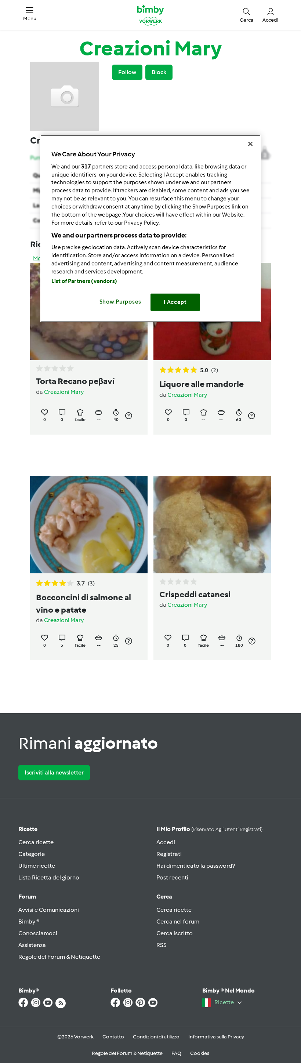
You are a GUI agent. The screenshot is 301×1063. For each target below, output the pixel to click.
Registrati (169, 853)
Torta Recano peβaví (75, 381)
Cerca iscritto (174, 933)
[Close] (250, 144)
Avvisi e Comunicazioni (48, 909)
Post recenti (172, 877)
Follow (127, 72)
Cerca (164, 896)
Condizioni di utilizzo (156, 1037)
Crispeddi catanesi (195, 594)
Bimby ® (29, 921)
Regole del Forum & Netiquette (59, 956)
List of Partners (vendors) (84, 281)
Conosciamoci (37, 933)
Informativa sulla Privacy (216, 1037)
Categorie (31, 853)
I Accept (175, 302)
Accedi (165, 842)
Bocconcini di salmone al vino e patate (83, 603)
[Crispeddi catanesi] (212, 524)
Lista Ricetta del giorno (48, 877)
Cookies (199, 1053)
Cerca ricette (36, 842)
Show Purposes (120, 301)
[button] (30, 15)
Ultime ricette (36, 865)
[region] (150, 228)
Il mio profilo (209, 829)
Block (159, 72)
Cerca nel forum (177, 921)
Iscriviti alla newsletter (54, 772)
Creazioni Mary (64, 391)
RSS (161, 945)
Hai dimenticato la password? (195, 865)
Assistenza (32, 945)
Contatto (113, 1037)
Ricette (27, 829)
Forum (27, 896)
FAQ (176, 1053)
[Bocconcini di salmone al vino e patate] (89, 524)
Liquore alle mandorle (201, 384)
